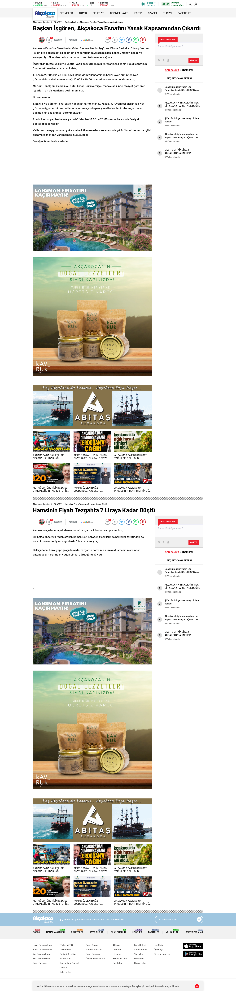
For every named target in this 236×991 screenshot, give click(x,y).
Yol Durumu (172, 931)
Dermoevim (65, 949)
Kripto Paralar (194, 931)
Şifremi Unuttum (162, 953)
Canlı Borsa (92, 945)
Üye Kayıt (158, 949)
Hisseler (137, 931)
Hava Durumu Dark (42, 949)
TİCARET (57, 22)
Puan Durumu (118, 931)
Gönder (193, 60)
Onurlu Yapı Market (69, 962)
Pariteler (153, 931)
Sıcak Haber (140, 962)
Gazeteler (77, 931)
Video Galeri (140, 949)
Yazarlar (138, 953)
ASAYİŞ (83, 12)
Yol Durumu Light (42, 953)
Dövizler (117, 949)
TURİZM (167, 12)
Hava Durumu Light (43, 945)
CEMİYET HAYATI (119, 12)
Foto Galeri (139, 945)
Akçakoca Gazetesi (41, 22)
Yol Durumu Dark (41, 958)
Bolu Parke (65, 971)
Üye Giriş (158, 945)
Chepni (63, 967)
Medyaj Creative (68, 953)
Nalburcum (65, 958)
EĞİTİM (138, 12)
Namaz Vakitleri (55, 931)
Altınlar (117, 945)
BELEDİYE (98, 12)
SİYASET (152, 12)
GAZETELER (185, 12)
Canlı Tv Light (40, 962)
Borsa (36, 931)
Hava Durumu (96, 931)
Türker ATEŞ (66, 945)
